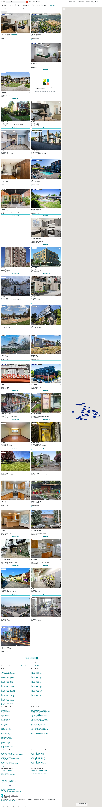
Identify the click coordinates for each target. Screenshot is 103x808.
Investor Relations (26, 799)
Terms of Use (31, 799)
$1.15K (83, 410)
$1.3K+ (93, 414)
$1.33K (85, 415)
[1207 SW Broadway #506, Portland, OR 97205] (15, 257)
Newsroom (22, 799)
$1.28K (94, 413)
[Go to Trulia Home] (3, 1)
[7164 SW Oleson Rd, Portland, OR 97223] (46, 490)
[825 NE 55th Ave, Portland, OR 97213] (46, 227)
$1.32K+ (77, 404)
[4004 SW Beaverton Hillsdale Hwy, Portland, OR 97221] (15, 286)
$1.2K (85, 406)
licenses (29, 787)
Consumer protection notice (17, 791)
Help (40, 799)
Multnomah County (30, 662)
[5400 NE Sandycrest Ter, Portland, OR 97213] (15, 111)
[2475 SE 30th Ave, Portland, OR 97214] (15, 549)
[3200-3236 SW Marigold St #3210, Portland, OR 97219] (15, 432)
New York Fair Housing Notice (5, 790)
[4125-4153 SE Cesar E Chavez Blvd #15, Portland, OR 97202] (15, 578)
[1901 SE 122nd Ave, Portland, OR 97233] (46, 549)
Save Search (52, 5)
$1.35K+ (89, 411)
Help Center (21, 806)
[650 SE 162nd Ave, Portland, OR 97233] (46, 52)
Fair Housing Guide (14, 799)
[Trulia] (2, 795)
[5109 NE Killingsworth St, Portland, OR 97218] (15, 403)
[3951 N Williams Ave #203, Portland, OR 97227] (46, 578)
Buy (30, 1)
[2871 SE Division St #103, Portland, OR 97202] (46, 286)
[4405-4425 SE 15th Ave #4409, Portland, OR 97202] (15, 344)
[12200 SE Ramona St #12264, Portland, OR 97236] (15, 519)
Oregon (24, 662)
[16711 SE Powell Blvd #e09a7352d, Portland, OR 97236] (15, 140)
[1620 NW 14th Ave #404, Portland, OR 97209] (15, 373)
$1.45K (98, 415)
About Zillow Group (8, 799)
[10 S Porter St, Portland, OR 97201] (46, 519)
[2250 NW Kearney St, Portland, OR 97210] (15, 198)
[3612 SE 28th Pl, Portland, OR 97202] (46, 169)
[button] (27, 2)
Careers (19, 799)
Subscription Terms (36, 799)
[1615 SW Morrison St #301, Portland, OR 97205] (46, 257)
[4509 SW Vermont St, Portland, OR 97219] (15, 315)
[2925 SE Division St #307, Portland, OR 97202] (46, 607)
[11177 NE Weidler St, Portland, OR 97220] (46, 198)
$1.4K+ (93, 410)
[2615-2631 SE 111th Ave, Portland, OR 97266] (46, 140)
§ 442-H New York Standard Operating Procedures (8, 789)
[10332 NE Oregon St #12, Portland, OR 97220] (15, 81)
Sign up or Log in (89, 1)
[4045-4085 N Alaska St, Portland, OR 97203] (46, 403)
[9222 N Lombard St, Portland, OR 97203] (46, 461)
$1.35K (98, 412)
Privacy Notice (44, 799)
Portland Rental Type (6, 749)
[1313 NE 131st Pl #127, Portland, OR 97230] (15, 490)
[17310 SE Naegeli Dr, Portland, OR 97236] (46, 23)
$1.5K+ (89, 410)
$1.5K (93, 411)
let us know (27, 803)
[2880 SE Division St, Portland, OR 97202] (15, 636)
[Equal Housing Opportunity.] (13, 806)
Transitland (14, 785)
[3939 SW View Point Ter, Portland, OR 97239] (46, 315)
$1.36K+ (77, 418)
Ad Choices (48, 799)
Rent (34, 1)
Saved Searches (80, 1)
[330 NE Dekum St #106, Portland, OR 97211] (46, 111)
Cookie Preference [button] (52, 799)
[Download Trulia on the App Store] (7, 795)
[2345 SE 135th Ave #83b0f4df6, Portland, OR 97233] (46, 344)
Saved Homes (72, 1)
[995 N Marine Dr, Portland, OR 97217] (15, 23)
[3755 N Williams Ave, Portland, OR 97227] (46, 432)
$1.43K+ (88, 407)
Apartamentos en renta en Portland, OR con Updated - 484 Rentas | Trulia (25, 665)
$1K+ (83, 414)
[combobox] (17, 2)
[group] (15, 23)
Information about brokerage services (8, 791)
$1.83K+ (80, 417)
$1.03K (82, 412)
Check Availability (15, 40)
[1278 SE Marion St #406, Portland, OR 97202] (46, 373)
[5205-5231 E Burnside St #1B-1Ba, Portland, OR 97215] (15, 461)
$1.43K (80, 416)
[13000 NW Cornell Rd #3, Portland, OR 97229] (15, 607)
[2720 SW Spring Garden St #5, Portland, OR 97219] (15, 169)
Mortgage (38, 1)
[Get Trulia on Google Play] (14, 795)
